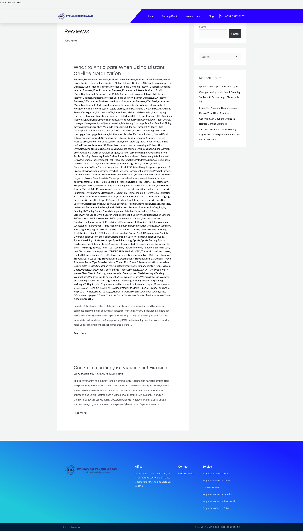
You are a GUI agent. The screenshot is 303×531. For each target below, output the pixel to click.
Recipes (78, 185)
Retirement (121, 207)
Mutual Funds (161, 134)
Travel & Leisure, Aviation (156, 254)
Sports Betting (149, 240)
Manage (78, 123)
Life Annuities (164, 115)
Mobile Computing (143, 130)
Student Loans (137, 243)
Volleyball (155, 269)
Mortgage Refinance (97, 134)
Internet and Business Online (106, 82)
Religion (132, 203)
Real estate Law (160, 181)
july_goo (78, 108)
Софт (120, 295)
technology (136, 247)
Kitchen (100, 112)
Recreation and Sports (108, 188)
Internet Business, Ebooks (88, 90)
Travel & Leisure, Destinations (118, 258)
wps (86, 280)
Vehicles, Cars (88, 269)
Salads (98, 210)
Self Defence (149, 214)
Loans (146, 119)
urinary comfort (146, 265)
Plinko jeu (103, 163)
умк (134, 295)
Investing (113, 104)
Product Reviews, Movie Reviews (116, 174)
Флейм (141, 295)
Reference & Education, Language (153, 196)
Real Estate (144, 181)
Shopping (79, 229)
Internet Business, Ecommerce (119, 90)
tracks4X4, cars (82, 254)
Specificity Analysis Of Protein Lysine (219, 86)
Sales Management (113, 210)
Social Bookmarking (148, 232)
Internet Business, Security (118, 97)
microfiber (96, 126)
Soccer (132, 232)
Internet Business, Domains (155, 86)
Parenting (97, 156)
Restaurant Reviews (96, 207)
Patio (121, 156)
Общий (101, 295)
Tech (126, 247)
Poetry (137, 163)
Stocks (104, 243)
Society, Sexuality (155, 236)
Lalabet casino (143, 112)
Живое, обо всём (159, 287)
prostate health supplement (132, 178)
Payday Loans (132, 156)
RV (84, 210)
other (76, 152)
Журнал (78, 291)
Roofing (153, 207)
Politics (146, 163)
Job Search (138, 104)
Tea (110, 247)
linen (95, 119)
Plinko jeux (115, 163)
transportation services (129, 254)
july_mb (99, 108)
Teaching (118, 247)
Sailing (90, 210)
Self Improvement (99, 218)
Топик (127, 295)
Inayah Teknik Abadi (11, 2)
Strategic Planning (119, 243)
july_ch (161, 104)
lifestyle (78, 119)
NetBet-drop (81, 141)
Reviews (132, 207)
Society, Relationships (115, 236)
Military (152, 126)
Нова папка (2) (103, 291)
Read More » (81, 333)
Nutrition (157, 145)
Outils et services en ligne (105, 152)
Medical (149, 123)
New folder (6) (148, 141)
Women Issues (131, 276)
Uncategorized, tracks (125, 265)
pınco (159, 159)
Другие (144, 287)
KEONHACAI (153, 108)
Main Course (163, 119)
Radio (134, 181)
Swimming (86, 247)
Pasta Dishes (110, 156)
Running (78, 210)
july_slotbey (118, 108)
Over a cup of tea (157, 152)
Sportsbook (93, 243)
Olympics (79, 148)
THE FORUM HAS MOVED (124, 251)
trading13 (97, 254)
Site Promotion (118, 229)
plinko (166, 159)
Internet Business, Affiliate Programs (143, 82)
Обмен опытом (132, 291)
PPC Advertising (136, 166)
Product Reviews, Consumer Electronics (130, 170)
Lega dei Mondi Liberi (126, 115)
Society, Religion (136, 236)
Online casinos (128, 148)
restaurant (79, 207)
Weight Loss (80, 276)
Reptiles (165, 203)
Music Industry (145, 134)
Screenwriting (81, 214)
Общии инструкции (85, 295)
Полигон (111, 295)
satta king (143, 210)
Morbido (160, 130)
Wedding (159, 273)
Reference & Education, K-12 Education (113, 196)
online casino (112, 148)
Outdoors (85, 152)
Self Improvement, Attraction (125, 218)
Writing (105, 280)
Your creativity (116, 284)
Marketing (127, 123)
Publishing (124, 181)
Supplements (162, 243)
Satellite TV (131, 210)
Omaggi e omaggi (94, 148)
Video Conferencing (108, 269)
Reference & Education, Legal (89, 199)
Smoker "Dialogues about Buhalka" (109, 232)
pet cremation (126, 159)
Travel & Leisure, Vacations (143, 262)
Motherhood (116, 134)
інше (91, 291)
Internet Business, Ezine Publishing (105, 93)
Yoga (104, 284)
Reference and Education (98, 203)
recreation (88, 185)
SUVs (77, 247)
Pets (137, 159)
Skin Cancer (133, 229)
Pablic (77, 156)
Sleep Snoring (159, 229)
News (110, 145)
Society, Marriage (92, 236)
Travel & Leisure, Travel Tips (113, 262)
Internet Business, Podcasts (88, 97)
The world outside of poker (155, 251)
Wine (120, 276)
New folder (116, 141)
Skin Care (145, 229)
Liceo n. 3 (151, 115)
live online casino (108, 119)
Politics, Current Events (101, 166)
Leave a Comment (83, 373)
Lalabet (131, 112)
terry (167, 247)
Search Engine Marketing (118, 214)
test (76, 251)
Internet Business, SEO (146, 97)
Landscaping (159, 112)
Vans (159, 265)
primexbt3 (164, 166)
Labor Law (120, 112)
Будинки (105, 287)
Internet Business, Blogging (125, 86)
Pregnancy (151, 166)
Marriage (139, 123)
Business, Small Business (122, 79)
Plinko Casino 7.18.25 (85, 163)
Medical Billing (163, 123)
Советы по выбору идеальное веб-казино (120, 367)
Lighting (87, 119)
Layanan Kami (193, 16)
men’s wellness (81, 126)
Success (150, 243)
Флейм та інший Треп (158, 295)
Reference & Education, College (138, 188)
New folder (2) (131, 141)
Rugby (162, 207)
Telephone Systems (153, 247)
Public (96, 181)
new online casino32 (95, 145)
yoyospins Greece (152, 284)
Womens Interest (149, 276)
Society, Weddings (84, 240)
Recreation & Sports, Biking (110, 185)
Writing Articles (91, 284)
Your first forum (133, 284)
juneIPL (130, 108)
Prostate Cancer (107, 178)
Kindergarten (88, 112)
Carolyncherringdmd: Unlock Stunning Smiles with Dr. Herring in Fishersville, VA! (219, 97)
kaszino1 (140, 108)
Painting (86, 156)
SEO (157, 225)
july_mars (89, 108)
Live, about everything (130, 119)
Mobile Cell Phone (122, 130)
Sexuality (165, 225)
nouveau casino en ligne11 (137, 145)
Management (91, 123)
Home (150, 16)
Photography (148, 159)
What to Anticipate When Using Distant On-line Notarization (119, 70)
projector (79, 178)
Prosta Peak (91, 178)
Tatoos (96, 247)
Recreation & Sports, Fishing (141, 185)
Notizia (118, 145)
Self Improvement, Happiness (133, 221)
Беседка (94, 287)
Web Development (127, 273)
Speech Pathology (122, 240)
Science (154, 210)
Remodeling (144, 203)
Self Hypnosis (81, 218)
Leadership (108, 115)
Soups (108, 240)
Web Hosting (145, 273)
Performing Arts (149, 156)
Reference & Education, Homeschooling (123, 192)
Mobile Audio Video (100, 130)
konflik (109, 112)
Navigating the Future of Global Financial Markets (128, 137)
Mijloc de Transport (113, 126)
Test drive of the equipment (93, 251)
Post (123, 166)
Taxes (104, 247)
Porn (117, 166)
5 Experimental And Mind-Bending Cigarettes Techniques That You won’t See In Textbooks (219, 134)
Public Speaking (109, 181)
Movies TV (130, 134)
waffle (165, 269)
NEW (106, 141)
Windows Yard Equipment (102, 276)
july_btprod (151, 104)
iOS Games (125, 104)
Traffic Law (109, 254)
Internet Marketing (96, 104)
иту (86, 291)
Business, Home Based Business (91, 79)
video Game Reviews (131, 269)
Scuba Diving (97, 214)
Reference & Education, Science (123, 199)
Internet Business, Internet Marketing (145, 93)
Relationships (120, 203)
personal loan (90, 159)
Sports (136, 240)
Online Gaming (161, 148)
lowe (152, 119)
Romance (143, 207)
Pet (116, 159)
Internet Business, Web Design (143, 101)
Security (137, 214)
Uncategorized (104, 265)
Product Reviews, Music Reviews (153, 174)
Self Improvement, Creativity (100, 221)
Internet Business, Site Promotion (108, 101)
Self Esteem (163, 214)
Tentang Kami (169, 16)
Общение (159, 291)
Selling (128, 225)
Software (99, 240)
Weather (111, 273)
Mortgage (79, 134)
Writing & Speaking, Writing (126, 280)
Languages (79, 115)
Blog (211, 16)
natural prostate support (87, 137)
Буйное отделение (121, 287)
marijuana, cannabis (109, 123)
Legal (142, 115)
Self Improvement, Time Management (103, 225)
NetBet (160, 137)
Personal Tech (105, 159)
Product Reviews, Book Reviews (91, 170)
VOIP (146, 269)
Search (202, 26)
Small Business (81, 232)
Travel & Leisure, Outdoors (149, 258)
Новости (118, 291)
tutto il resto (88, 265)
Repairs (156, 203)
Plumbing (127, 163)
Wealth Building (97, 273)
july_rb (107, 108)
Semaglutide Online (143, 225)
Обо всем (147, 291)
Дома (136, 287)
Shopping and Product (97, 229)
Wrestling (95, 280)
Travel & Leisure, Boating (87, 258)
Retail (111, 207)
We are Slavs (80, 273)
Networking (95, 141)
